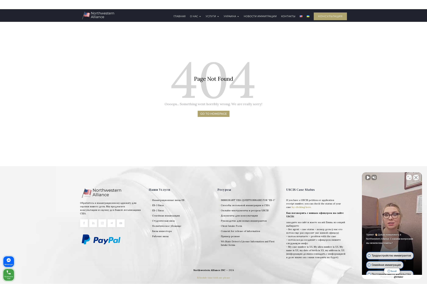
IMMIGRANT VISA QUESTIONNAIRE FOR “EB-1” (248, 200)
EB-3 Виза (158, 205)
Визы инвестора (162, 231)
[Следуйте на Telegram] (111, 223)
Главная (179, 16)
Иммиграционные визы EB (168, 200)
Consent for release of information (240, 231)
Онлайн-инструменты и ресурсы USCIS (245, 210)
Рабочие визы (160, 236)
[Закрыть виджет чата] (416, 177)
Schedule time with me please (213, 277)
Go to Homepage (213, 113)
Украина (230, 16)
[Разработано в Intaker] (399, 277)
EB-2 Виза (158, 210)
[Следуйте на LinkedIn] (93, 223)
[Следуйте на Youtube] (121, 223)
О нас (194, 16)
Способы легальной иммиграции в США (245, 205)
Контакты (288, 16)
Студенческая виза (163, 220)
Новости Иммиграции (260, 16)
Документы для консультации (239, 215)
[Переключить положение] (409, 177)
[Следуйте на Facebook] (84, 223)
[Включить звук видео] (368, 177)
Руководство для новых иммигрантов (244, 220)
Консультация (330, 16)
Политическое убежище (166, 225)
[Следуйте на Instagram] (102, 223)
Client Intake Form (231, 225)
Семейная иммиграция (166, 215)
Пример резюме (230, 236)
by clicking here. (302, 207)
